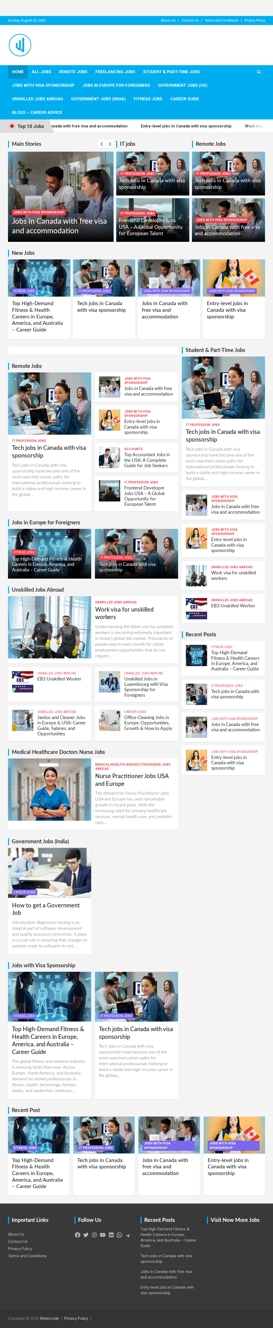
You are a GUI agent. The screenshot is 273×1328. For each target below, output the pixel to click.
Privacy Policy (254, 20)
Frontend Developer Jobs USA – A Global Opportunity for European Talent (151, 227)
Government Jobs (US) (182, 85)
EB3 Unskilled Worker (59, 679)
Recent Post (26, 1110)
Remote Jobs (73, 71)
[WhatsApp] (119, 1236)
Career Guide (184, 99)
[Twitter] (86, 1236)
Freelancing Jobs (115, 71)
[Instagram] (94, 1236)
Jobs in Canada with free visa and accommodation (165, 310)
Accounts (133, 449)
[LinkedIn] (111, 1236)
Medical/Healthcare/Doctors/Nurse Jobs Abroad (132, 767)
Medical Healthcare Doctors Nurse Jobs (58, 752)
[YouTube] (102, 1236)
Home (18, 71)
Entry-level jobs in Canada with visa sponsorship (143, 126)
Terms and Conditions (221, 20)
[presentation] (102, 144)
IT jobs (127, 144)
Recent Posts (201, 634)
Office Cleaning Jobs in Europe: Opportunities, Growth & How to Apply (148, 723)
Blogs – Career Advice (37, 112)
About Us (168, 20)
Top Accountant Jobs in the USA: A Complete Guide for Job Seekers (147, 460)
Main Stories (26, 144)
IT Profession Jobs (137, 174)
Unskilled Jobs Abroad (37, 99)
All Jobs (41, 71)
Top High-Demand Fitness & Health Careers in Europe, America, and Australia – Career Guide (37, 317)
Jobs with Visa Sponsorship (43, 85)
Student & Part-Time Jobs (171, 71)
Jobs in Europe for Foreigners (116, 85)
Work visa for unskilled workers (231, 126)
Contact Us (190, 20)
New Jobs (23, 253)
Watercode (49, 1318)
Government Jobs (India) (98, 99)
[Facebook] (77, 1236)
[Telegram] (128, 1237)
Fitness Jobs (148, 99)
